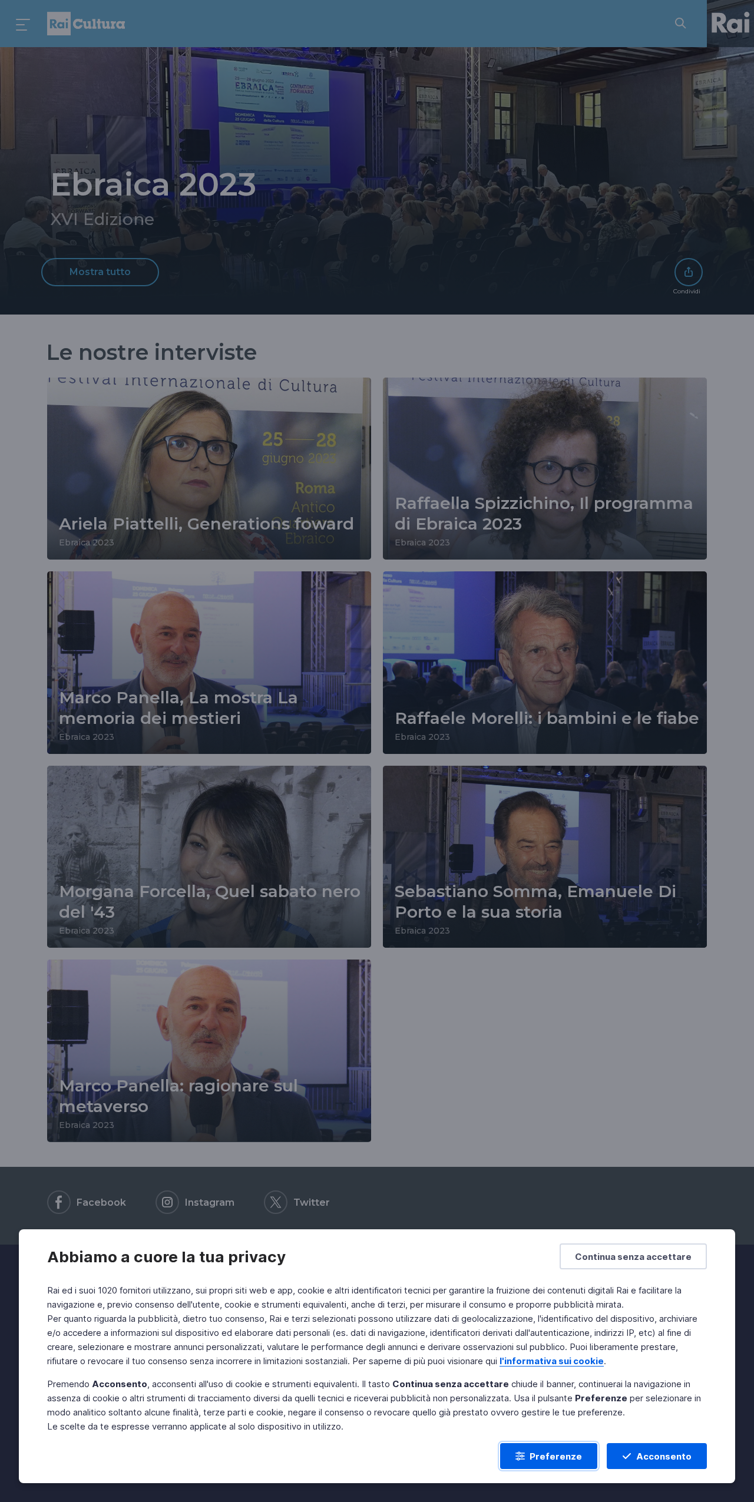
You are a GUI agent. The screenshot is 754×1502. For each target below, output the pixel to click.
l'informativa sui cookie (552, 1361)
